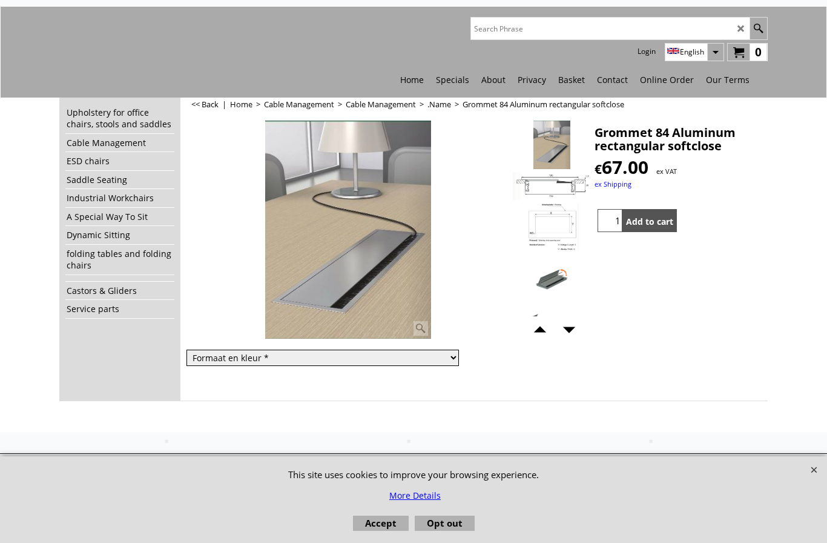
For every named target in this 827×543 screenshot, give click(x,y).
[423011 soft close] (552, 279)
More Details (415, 495)
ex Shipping (613, 183)
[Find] (758, 28)
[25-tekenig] (552, 186)
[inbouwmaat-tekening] (552, 227)
